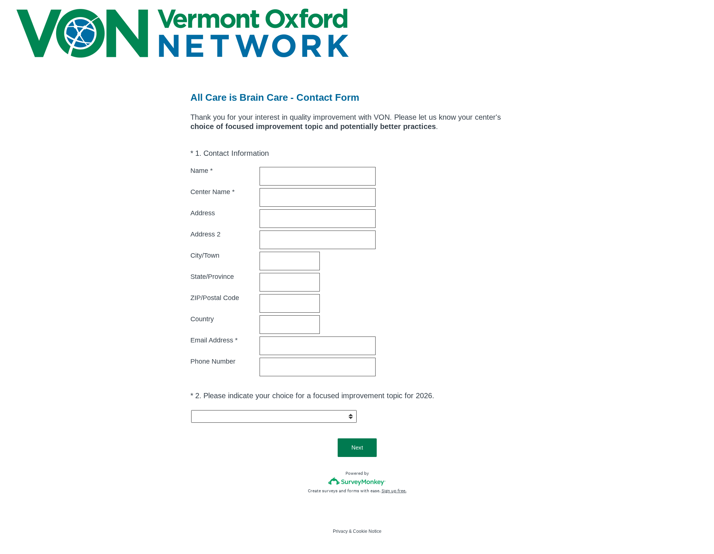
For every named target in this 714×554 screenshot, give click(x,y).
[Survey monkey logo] (357, 481)
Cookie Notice (367, 531)
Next (357, 447)
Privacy (340, 531)
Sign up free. (394, 491)
